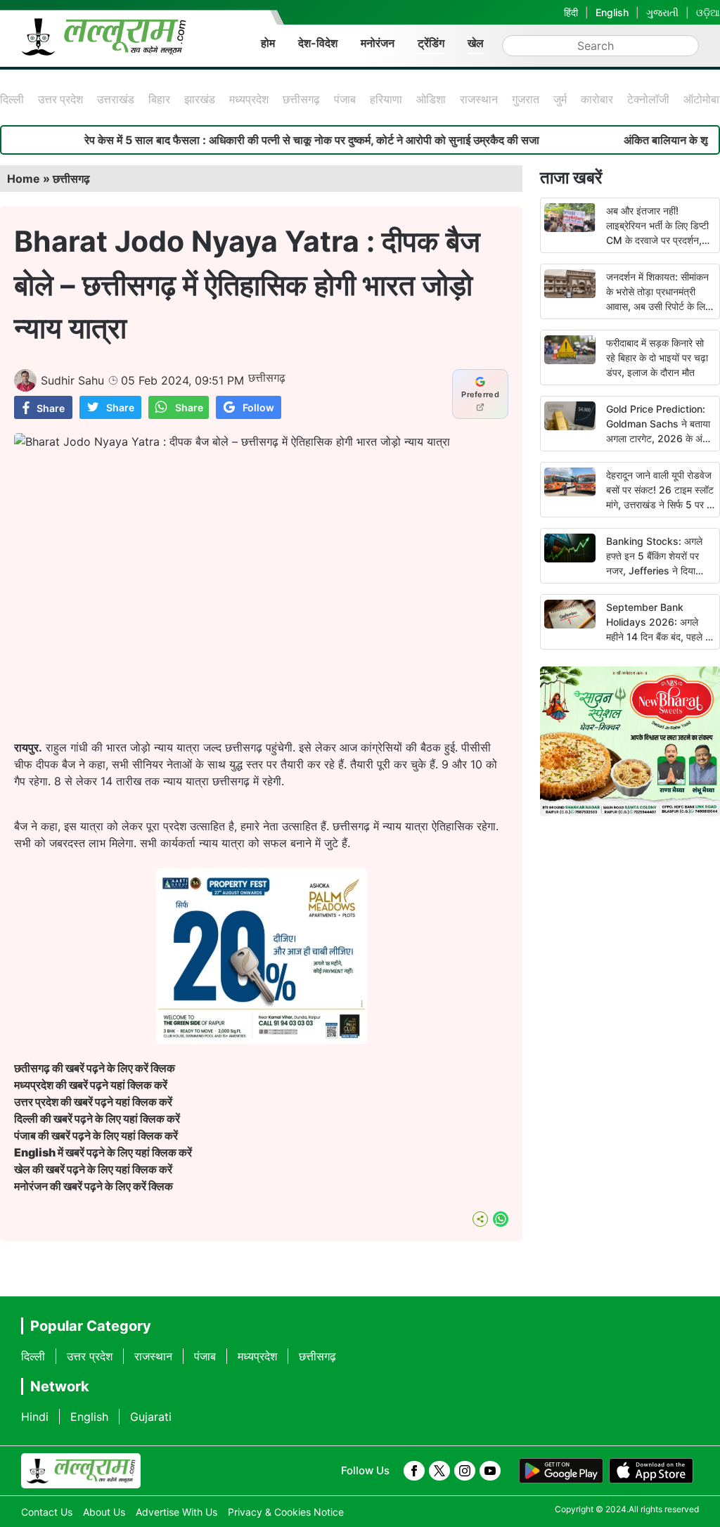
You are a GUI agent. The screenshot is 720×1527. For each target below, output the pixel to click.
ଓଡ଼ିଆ (708, 12)
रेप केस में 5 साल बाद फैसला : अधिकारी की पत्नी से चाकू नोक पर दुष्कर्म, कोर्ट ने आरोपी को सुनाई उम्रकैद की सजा (278, 140)
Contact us (46, 1512)
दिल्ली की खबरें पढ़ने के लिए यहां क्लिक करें (97, 1119)
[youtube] (490, 1470)
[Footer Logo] (81, 1470)
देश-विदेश (318, 43)
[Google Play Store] (561, 1470)
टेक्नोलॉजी (648, 99)
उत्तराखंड (115, 99)
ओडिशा (431, 99)
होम (268, 43)
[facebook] (414, 1470)
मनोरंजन (377, 43)
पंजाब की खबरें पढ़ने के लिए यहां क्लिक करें (96, 1135)
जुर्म (560, 99)
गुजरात (525, 99)
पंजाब (345, 99)
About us (104, 1512)
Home (23, 179)
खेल (476, 43)
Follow (258, 407)
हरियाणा (386, 99)
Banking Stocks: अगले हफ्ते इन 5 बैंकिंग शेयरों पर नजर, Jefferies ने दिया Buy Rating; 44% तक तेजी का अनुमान (654, 570)
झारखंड (199, 99)
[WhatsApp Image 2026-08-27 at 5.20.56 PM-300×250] (261, 1040)
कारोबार (597, 99)
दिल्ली (12, 99)
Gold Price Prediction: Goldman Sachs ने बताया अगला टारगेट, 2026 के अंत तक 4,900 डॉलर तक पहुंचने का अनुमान (659, 438)
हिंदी (571, 12)
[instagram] (464, 1470)
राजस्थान (479, 99)
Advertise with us (176, 1512)
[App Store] (651, 1470)
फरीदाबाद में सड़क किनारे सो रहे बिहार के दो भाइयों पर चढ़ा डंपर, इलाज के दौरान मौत (657, 357)
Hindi (35, 1417)
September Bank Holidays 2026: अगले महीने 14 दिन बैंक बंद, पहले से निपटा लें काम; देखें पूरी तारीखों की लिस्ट (659, 636)
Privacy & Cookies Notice (286, 1512)
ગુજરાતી (662, 12)
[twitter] (439, 1470)
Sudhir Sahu (72, 380)
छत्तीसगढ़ (301, 99)
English (612, 12)
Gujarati (151, 1417)
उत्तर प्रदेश (60, 99)
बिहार (159, 99)
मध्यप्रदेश (249, 99)
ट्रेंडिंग (431, 43)
